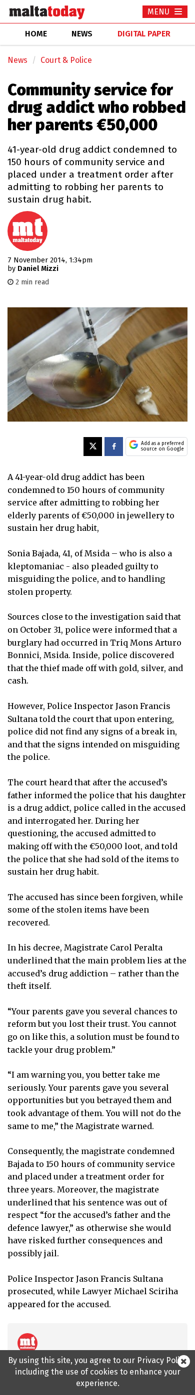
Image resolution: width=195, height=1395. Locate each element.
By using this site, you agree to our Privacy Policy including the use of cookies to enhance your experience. (98, 1372)
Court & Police (66, 60)
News (18, 60)
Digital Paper (144, 33)
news (82, 33)
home (36, 33)
